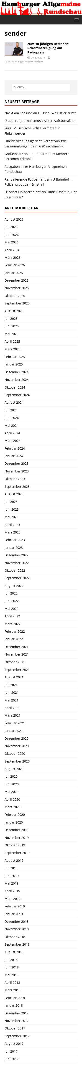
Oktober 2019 (15, 845)
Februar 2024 (15, 448)
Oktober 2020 (15, 753)
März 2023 (12, 532)
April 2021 (12, 708)
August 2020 (14, 769)
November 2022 (17, 563)
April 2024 (12, 433)
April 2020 (12, 799)
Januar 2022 (14, 639)
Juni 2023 (12, 509)
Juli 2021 (11, 685)
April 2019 (12, 891)
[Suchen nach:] (41, 87)
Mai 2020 (11, 791)
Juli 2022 (11, 593)
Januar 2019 (14, 914)
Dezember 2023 (16, 463)
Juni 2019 (12, 876)
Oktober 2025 (15, 295)
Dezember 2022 (16, 555)
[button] (76, 19)
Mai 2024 (11, 425)
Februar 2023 (15, 540)
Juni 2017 (12, 1059)
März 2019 (12, 898)
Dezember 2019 (16, 830)
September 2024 (17, 395)
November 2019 (17, 837)
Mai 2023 (11, 517)
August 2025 (14, 311)
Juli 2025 (11, 318)
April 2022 (12, 616)
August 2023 (14, 494)
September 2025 (17, 303)
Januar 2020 (14, 822)
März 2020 (12, 807)
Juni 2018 (12, 967)
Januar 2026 (14, 273)
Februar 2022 (15, 631)
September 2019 (17, 853)
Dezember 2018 (16, 921)
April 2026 (12, 250)
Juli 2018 (11, 959)
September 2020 (17, 761)
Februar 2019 (15, 906)
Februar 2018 (15, 998)
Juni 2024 (12, 418)
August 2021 (14, 677)
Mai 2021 (11, 700)
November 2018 (17, 929)
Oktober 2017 (15, 1028)
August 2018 (14, 952)
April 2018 (12, 982)
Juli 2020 (11, 776)
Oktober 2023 (15, 479)
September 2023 (17, 486)
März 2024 (12, 440)
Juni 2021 (12, 692)
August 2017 (14, 1043)
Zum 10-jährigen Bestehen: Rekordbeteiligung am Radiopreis (48, 48)
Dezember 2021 (16, 647)
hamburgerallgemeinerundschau (24, 61)
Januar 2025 (14, 364)
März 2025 (12, 349)
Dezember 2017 (16, 1013)
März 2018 (12, 990)
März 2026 (12, 257)
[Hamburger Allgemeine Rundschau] (41, 12)
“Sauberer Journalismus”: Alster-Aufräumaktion (41, 120)
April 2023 (12, 525)
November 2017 (17, 1021)
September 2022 (17, 578)
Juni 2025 (12, 326)
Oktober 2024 (15, 387)
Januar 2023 (14, 547)
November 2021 (17, 654)
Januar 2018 (14, 1005)
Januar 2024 (14, 456)
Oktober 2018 (15, 937)
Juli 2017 (11, 1051)
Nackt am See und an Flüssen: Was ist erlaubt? (40, 113)
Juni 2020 (12, 784)
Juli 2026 (11, 227)
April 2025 (12, 341)
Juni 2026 (12, 234)
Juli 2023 (11, 501)
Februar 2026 (15, 265)
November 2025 (17, 288)
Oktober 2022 (15, 570)
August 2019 (14, 860)
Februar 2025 (15, 357)
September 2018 (17, 944)
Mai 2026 (11, 242)
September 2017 (17, 1036)
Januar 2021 (14, 730)
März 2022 (12, 624)
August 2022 (14, 586)
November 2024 (17, 379)
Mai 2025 (11, 334)
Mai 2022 (11, 608)
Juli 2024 (11, 410)
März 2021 (12, 715)
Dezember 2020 (16, 738)
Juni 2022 (12, 601)
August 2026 (14, 219)
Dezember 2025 (16, 280)
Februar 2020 (15, 814)
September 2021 (17, 669)
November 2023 (17, 471)
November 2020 (17, 746)
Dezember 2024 (16, 372)
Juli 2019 (11, 868)
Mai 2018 (11, 975)
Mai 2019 (11, 883)
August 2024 (14, 402)
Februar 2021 (15, 723)
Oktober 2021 (15, 662)
